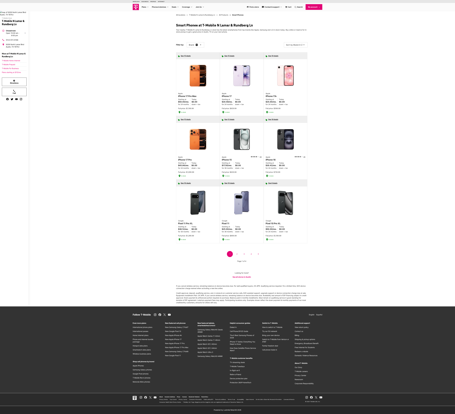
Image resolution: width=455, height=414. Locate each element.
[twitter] (12, 99)
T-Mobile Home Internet (11, 61)
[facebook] (7, 99)
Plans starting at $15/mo (11, 72)
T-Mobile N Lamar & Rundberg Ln (202, 15)
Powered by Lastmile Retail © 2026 (227, 410)
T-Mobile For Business (10, 68)
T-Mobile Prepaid (8, 64)
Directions (14, 81)
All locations (180, 15)
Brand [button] (191, 45)
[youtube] (16, 99)
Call (14, 92)
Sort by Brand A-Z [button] (295, 44)
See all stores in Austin (242, 277)
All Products (223, 15)
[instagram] (21, 99)
